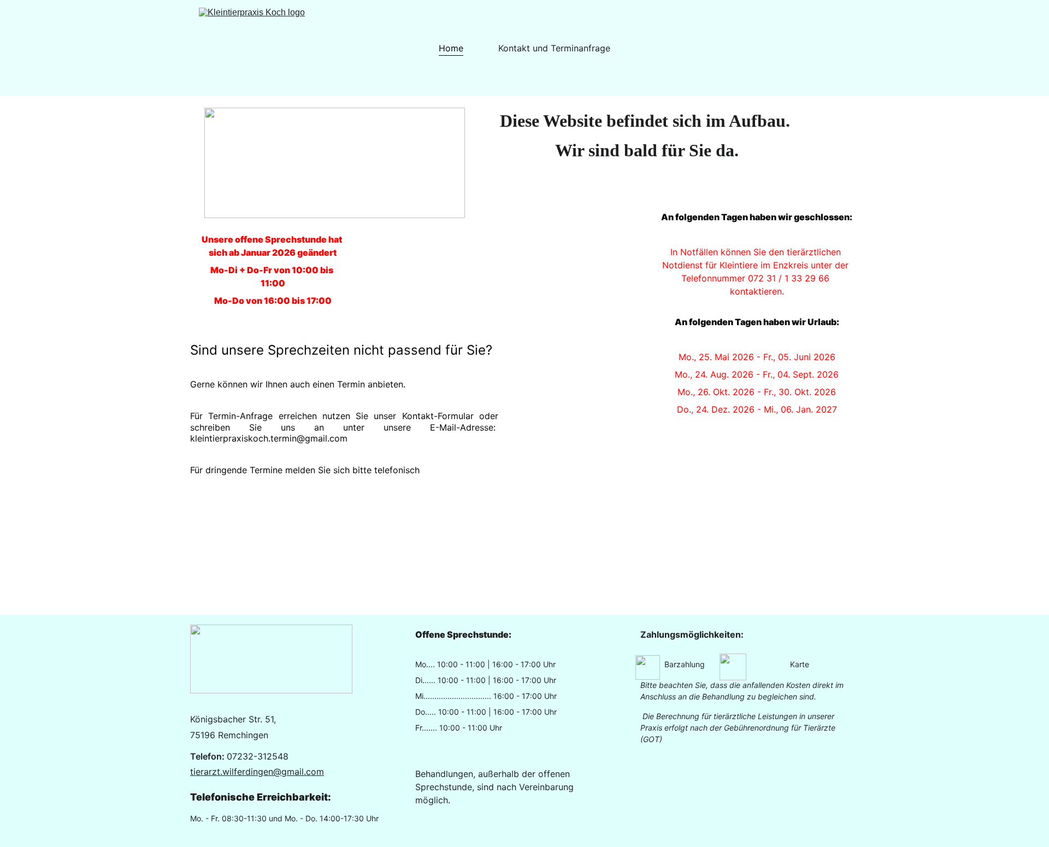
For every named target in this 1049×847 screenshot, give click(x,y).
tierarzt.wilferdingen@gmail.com (257, 771)
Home (451, 48)
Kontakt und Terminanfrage (554, 48)
